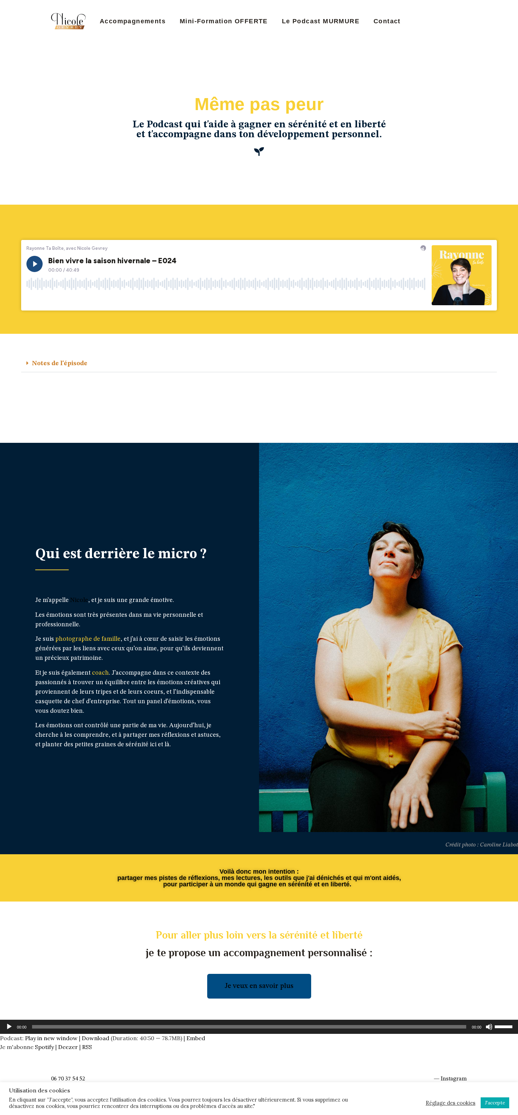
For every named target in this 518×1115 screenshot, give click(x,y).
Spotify (44, 1046)
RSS (87, 1046)
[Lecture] (9, 1026)
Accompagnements (133, 21)
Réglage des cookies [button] (450, 1103)
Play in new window (51, 1038)
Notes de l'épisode (59, 363)
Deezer (68, 1046)
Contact (387, 21)
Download (95, 1038)
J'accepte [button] (495, 1103)
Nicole (79, 600)
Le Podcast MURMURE (320, 21)
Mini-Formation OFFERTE (224, 21)
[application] (259, 1027)
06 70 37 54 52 (68, 1079)
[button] (259, 363)
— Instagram (450, 1079)
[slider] (504, 1026)
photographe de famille (88, 639)
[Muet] (489, 1026)
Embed (195, 1038)
